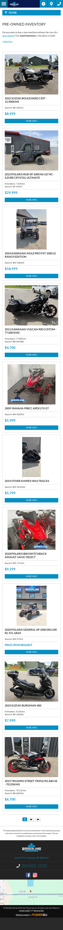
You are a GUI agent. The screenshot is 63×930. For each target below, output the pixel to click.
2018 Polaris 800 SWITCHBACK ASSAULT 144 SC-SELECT (26, 555)
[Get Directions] (51, 4)
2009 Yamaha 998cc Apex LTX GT (27, 408)
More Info (31, 121)
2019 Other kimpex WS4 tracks (27, 481)
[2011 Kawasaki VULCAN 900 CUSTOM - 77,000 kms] (31, 305)
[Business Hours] (43, 4)
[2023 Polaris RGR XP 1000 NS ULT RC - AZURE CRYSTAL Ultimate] (31, 150)
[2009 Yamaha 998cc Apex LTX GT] (31, 384)
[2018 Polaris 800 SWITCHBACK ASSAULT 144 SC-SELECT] (31, 530)
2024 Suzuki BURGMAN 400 (23, 705)
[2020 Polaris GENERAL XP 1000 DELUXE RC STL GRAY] (31, 606)
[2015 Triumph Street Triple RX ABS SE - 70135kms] (31, 757)
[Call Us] (59, 4)
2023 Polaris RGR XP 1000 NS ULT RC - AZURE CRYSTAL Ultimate (29, 176)
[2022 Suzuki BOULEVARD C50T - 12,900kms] (31, 74)
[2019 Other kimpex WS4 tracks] (31, 457)
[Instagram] (35, 875)
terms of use (39, 911)
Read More (7, 41)
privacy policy (24, 911)
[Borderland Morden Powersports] (24, 4)
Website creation (22, 915)
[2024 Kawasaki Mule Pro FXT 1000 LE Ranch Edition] (31, 229)
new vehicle (8, 35)
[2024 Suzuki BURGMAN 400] (31, 681)
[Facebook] (28, 875)
